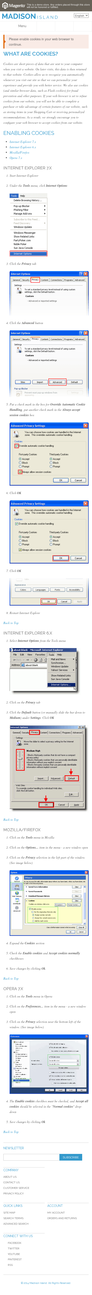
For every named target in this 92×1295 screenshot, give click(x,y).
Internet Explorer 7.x (23, 142)
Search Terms (13, 1218)
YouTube (14, 1254)
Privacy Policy (13, 1193)
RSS (10, 1265)
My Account (56, 1212)
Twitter (13, 1248)
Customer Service (16, 1188)
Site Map (9, 1212)
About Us (10, 1176)
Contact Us (11, 1182)
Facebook (14, 1242)
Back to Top (11, 623)
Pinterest (15, 1259)
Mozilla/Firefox (19, 152)
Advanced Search (16, 1223)
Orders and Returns (62, 1218)
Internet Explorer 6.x (23, 147)
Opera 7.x (16, 158)
